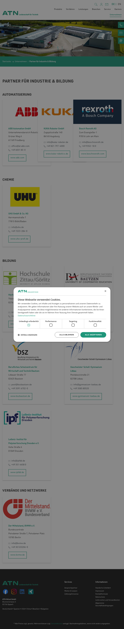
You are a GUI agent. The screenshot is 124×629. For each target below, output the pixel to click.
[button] (27, 335)
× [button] (105, 291)
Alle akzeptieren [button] (93, 335)
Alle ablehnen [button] (66, 335)
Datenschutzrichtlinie (26, 315)
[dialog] (62, 314)
